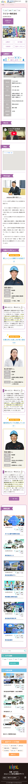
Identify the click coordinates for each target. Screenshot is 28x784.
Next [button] (24, 70)
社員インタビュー (20, 46)
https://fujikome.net (17, 101)
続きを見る (13, 663)
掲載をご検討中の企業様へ (10, 778)
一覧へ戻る (15, 498)
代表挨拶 (8, 46)
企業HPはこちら (8, 21)
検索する (13, 754)
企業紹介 (8, 42)
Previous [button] (3, 70)
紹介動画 (20, 42)
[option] (14, 71)
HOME (3, 4)
